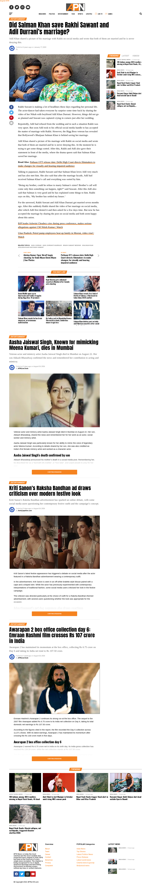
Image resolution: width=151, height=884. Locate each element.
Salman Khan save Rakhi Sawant (31, 247)
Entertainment (63, 14)
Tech (73, 14)
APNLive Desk (23, 368)
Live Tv (100, 14)
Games (110, 14)
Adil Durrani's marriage (52, 245)
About (47, 849)
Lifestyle (89, 14)
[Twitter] (22, 874)
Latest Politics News (85, 854)
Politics (52, 14)
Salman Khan (88, 245)
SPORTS (80, 14)
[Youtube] (33, 874)
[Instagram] (27, 874)
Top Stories (81, 851)
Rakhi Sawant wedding (72, 245)
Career (47, 854)
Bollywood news (83, 866)
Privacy (48, 863)
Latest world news (84, 860)
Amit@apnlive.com (25, 510)
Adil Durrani (36, 245)
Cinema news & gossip (85, 863)
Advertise (49, 860)
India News (42, 14)
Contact (48, 857)
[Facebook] (16, 874)
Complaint (49, 866)
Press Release (82, 857)
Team (47, 851)
